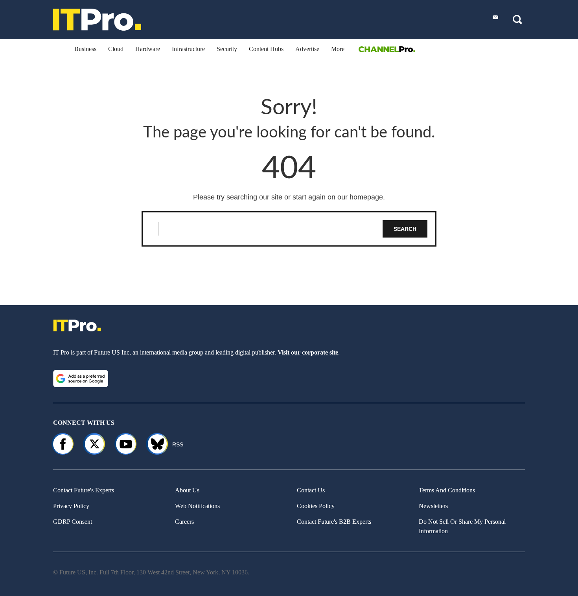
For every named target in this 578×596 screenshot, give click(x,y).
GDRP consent (72, 521)
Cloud (115, 49)
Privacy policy (71, 506)
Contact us (311, 490)
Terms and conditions (447, 490)
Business (85, 49)
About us (187, 490)
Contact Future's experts (83, 490)
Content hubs (266, 49)
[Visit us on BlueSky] (153, 444)
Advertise (307, 49)
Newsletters (433, 506)
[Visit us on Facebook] (63, 444)
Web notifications (197, 506)
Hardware (147, 49)
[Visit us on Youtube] (126, 444)
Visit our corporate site (308, 352)
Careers (184, 521)
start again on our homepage (338, 197)
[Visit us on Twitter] (94, 444)
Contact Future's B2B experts (334, 521)
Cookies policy (316, 506)
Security (227, 49)
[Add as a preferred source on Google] (80, 378)
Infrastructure (188, 49)
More (337, 49)
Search (405, 229)
